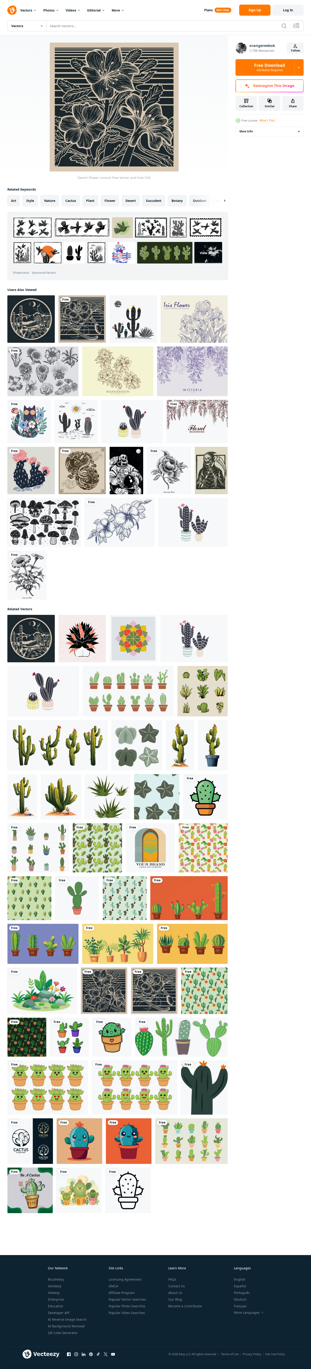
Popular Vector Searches (127, 1299)
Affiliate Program (122, 1293)
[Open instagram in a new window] (76, 1354)
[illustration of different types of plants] (202, 691)
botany (177, 200)
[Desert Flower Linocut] (31, 319)
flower (110, 200)
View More (208, 252)
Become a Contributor (185, 1306)
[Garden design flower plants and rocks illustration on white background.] (42, 991)
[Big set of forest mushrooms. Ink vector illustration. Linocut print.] (44, 522)
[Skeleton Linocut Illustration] (211, 470)
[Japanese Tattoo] (82, 470)
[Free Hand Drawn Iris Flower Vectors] (194, 319)
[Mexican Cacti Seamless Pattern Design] (97, 847)
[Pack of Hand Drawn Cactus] (191, 1141)
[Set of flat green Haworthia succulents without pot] (107, 797)
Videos (71, 10)
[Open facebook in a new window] (69, 1354)
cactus (70, 200)
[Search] (284, 26)
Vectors (26, 10)
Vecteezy (54, 1286)
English (239, 1279)
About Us (175, 1293)
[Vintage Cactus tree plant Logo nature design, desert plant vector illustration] (30, 1141)
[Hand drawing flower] (119, 522)
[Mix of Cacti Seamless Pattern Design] (204, 991)
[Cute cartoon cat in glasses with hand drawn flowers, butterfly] (29, 421)
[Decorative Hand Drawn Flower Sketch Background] (197, 421)
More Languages (247, 1312)
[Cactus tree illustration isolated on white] (180, 745)
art (13, 200)
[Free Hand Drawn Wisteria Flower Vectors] (192, 371)
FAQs (172, 1279)
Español (240, 1286)
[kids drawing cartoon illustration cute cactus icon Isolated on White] (77, 898)
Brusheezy (56, 1279)
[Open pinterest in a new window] (91, 1354)
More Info (246, 131)
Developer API (59, 1313)
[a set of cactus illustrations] (69, 1037)
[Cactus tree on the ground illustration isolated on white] (61, 797)
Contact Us (176, 1286)
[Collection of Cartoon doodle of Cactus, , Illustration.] (128, 691)
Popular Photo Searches (127, 1306)
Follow (295, 50)
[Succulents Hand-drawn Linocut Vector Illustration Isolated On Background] (82, 638)
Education (55, 1306)
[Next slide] (220, 200)
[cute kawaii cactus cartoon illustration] (112, 1037)
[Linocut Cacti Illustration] (132, 421)
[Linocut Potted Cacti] (193, 522)
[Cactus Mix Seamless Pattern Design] (203, 847)
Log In (288, 10)
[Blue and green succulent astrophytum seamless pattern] (156, 797)
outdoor (199, 200)
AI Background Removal (66, 1326)
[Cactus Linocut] (31, 470)
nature (49, 200)
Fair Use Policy (275, 1354)
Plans (208, 10)
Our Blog (175, 1299)
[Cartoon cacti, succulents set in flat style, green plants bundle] (181, 1037)
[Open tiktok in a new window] (98, 1354)
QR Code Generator (63, 1333)
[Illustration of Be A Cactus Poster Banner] (30, 1190)
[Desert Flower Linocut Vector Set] (133, 319)
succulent (153, 200)
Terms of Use (230, 1354)
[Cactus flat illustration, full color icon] (204, 1087)
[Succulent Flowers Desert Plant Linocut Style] (133, 638)
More (116, 10)
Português (242, 1293)
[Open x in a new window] (106, 1354)
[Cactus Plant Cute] (79, 1141)
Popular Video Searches (127, 1313)
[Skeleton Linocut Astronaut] (126, 470)
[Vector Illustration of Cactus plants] (79, 1190)
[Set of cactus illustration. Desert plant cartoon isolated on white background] (57, 745)
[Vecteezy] (12, 10)
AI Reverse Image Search (67, 1319)
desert (130, 200)
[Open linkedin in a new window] (83, 1354)
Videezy (54, 1293)
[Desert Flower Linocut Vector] (76, 421)
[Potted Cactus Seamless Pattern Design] (125, 898)
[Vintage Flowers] (42, 371)
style (30, 200)
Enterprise (56, 1299)
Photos (49, 10)
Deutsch (240, 1299)
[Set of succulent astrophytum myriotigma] (137, 745)
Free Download (269, 67)
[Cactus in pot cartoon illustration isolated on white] (213, 745)
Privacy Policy (252, 1354)
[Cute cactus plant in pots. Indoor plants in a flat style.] (38, 847)
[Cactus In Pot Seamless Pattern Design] (29, 898)
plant (90, 200)
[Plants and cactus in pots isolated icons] (189, 898)
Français (240, 1306)
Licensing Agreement (125, 1279)
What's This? (267, 120)
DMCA (113, 1286)
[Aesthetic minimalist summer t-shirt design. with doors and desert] (150, 847)
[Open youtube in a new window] (113, 1354)
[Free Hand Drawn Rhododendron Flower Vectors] (117, 371)
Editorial (94, 10)
